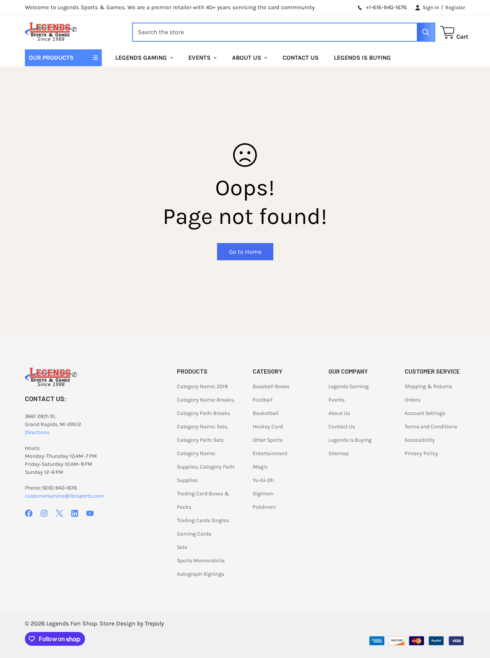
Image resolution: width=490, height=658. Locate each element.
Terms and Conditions (431, 426)
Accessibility (420, 440)
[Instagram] (44, 513)
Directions (37, 432)
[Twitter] (59, 513)
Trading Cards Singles (203, 520)
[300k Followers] (29, 513)
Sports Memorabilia (201, 560)
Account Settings (425, 413)
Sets (182, 547)
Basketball (266, 413)
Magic (260, 467)
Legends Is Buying (362, 57)
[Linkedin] (74, 513)
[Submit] (425, 32)
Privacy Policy (421, 453)
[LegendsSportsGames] (51, 32)
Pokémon (264, 507)
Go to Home (245, 251)
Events (199, 57)
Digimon (263, 493)
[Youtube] (90, 513)
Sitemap (338, 453)
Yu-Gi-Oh (263, 480)
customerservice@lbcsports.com (64, 496)
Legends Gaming (141, 57)
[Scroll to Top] (475, 616)
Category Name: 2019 (202, 386)
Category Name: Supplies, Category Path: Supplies (206, 466)
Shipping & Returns (428, 386)
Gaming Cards (194, 534)
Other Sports (268, 440)
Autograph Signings (200, 574)
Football (263, 400)
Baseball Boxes (271, 386)
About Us (246, 57)
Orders (412, 400)
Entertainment (270, 453)
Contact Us (300, 57)
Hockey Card (268, 426)
